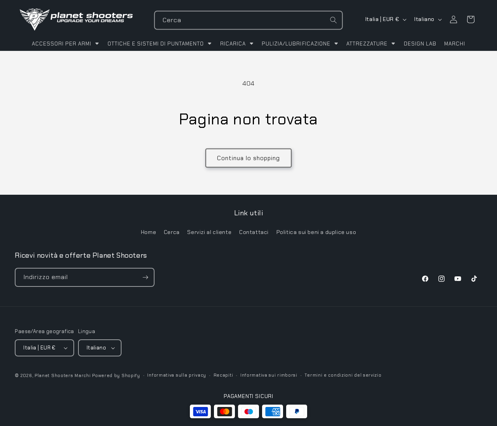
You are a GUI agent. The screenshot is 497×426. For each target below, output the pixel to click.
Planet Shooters (54, 375)
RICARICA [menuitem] (233, 43)
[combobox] (248, 20)
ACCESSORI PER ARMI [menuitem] (61, 43)
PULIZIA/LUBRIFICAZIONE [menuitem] (296, 43)
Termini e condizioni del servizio (342, 375)
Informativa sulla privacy (176, 375)
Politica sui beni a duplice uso (316, 232)
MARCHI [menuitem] (454, 44)
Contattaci (254, 232)
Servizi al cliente (209, 232)
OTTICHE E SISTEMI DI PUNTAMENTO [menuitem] (156, 43)
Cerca (172, 232)
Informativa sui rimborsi (268, 375)
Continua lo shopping (248, 158)
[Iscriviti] (145, 277)
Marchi (82, 375)
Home (148, 232)
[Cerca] (333, 20)
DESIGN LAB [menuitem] (420, 44)
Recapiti (223, 375)
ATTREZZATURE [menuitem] (367, 43)
